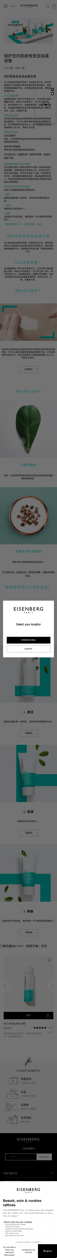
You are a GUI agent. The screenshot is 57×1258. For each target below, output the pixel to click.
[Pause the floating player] (52, 93)
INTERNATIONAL (28, 640)
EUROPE (28, 649)
